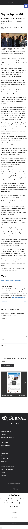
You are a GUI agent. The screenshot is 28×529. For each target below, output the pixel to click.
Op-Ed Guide (4, 459)
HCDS (3, 280)
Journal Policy (5, 453)
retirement (17, 280)
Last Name (14, 518)
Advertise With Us (6, 431)
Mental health (9, 280)
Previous (4, 301)
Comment (4, 318)
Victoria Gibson (6, 27)
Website (3, 352)
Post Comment (7, 365)
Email (3, 345)
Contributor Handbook (7, 437)
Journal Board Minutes (7, 467)
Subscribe (4, 472)
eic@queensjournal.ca (18, 297)
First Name (14, 512)
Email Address (14, 506)
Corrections (4, 442)
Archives (3, 448)
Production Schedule (7, 469)
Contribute (4, 434)
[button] (26, 6)
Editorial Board (5, 445)
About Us (3, 475)
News (3, 28)
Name (3, 339)
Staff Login (4, 461)
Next (25, 301)
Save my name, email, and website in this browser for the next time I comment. (13, 360)
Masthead (4, 456)
